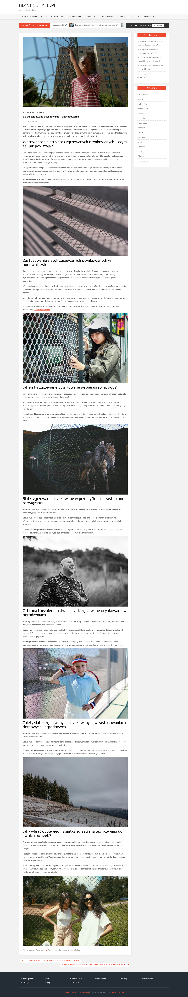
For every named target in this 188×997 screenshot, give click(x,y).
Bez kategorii (142, 94)
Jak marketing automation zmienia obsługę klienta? (150, 67)
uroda (139, 151)
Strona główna (29, 17)
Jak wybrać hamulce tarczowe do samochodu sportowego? (150, 43)
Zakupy (78, 950)
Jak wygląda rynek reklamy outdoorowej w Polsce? (147, 51)
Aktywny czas (28, 950)
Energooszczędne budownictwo (60, 950)
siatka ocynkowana (42, 309)
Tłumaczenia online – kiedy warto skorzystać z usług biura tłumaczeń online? (93, 965)
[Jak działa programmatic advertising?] (77, 25)
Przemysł (124, 17)
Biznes (44, 17)
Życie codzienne (143, 161)
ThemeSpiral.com (117, 992)
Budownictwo (58, 17)
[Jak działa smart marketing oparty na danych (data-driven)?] (117, 25)
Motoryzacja (109, 17)
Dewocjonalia (76, 17)
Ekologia (140, 113)
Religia (135, 17)
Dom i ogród (41, 950)
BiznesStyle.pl (38, 5)
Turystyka (148, 17)
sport (139, 142)
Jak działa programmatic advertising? (96, 25)
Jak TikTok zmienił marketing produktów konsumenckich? (149, 59)
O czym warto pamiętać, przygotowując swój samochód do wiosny (52, 960)
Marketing (92, 17)
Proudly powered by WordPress (76, 992)
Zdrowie (140, 156)
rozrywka (141, 137)
